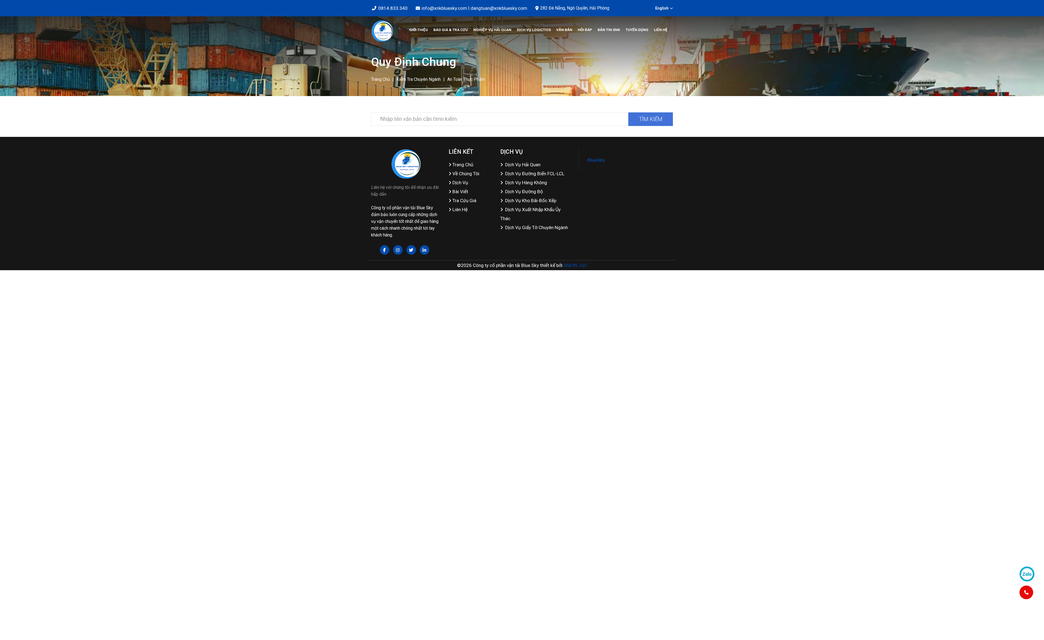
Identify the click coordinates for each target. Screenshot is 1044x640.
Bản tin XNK (609, 30)
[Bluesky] (382, 30)
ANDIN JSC (575, 265)
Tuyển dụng (637, 30)
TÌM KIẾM (651, 119)
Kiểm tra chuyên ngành (418, 79)
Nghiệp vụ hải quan (492, 30)
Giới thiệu (418, 30)
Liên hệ (660, 30)
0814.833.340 (393, 8)
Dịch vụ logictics (534, 30)
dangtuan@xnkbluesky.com (499, 8)
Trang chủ (380, 79)
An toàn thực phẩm (466, 79)
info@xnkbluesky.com (444, 8)
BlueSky (596, 160)
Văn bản (564, 30)
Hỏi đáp (585, 30)
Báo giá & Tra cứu (450, 30)
